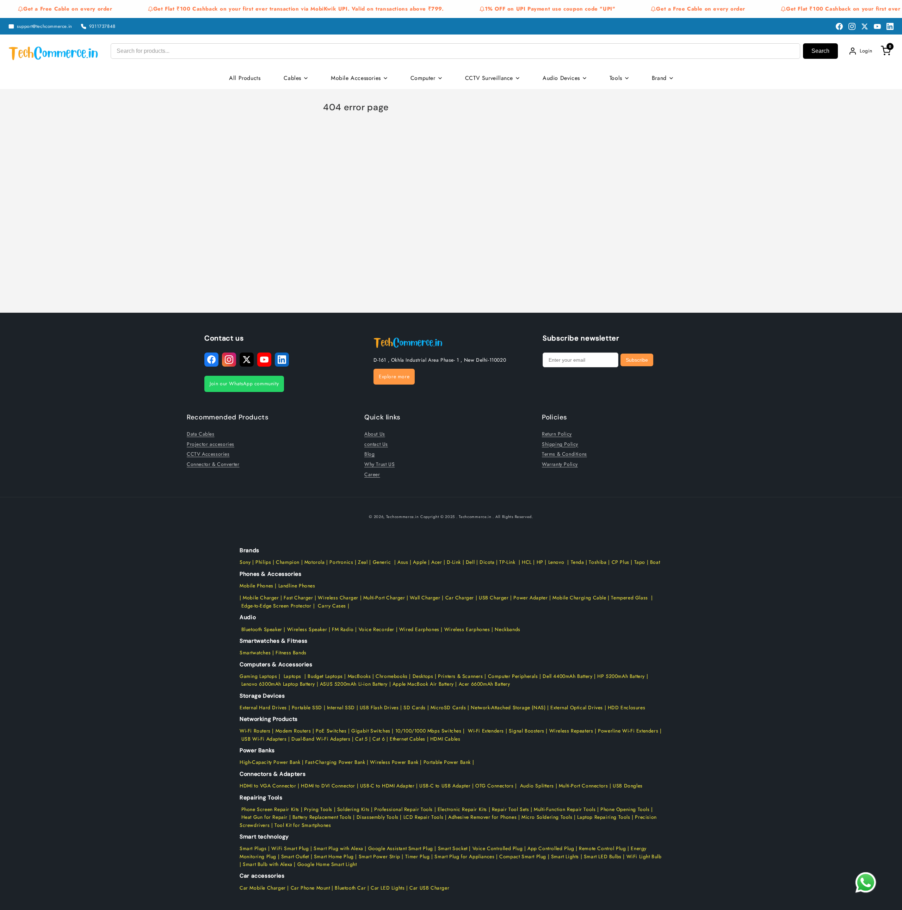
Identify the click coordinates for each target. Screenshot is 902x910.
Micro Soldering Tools (547, 817)
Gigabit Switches (370, 730)
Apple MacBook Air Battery (422, 683)
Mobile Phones (256, 585)
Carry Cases (332, 605)
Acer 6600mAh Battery (484, 683)
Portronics (341, 562)
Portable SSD (307, 707)
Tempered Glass (629, 597)
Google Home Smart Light (326, 864)
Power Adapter (530, 597)
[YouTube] (877, 26)
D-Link (454, 562)
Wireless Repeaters (571, 730)
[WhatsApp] (865, 882)
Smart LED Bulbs (603, 856)
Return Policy (557, 433)
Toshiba (597, 562)
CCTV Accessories (208, 453)
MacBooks (359, 676)
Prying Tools (318, 809)
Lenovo (556, 562)
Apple (419, 562)
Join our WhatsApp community (244, 383)
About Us (374, 433)
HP (540, 562)
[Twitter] (864, 26)
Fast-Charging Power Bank (335, 762)
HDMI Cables (445, 738)
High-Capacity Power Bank (270, 762)
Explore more (394, 376)
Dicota (487, 562)
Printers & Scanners (460, 676)
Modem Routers (294, 730)
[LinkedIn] (890, 26)
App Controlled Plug (551, 848)
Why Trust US (379, 463)
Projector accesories (210, 443)
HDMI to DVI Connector (328, 785)
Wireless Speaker (307, 629)
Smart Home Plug (334, 856)
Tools (616, 78)
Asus (402, 562)
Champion (287, 562)
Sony (246, 562)
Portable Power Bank (447, 762)
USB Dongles (628, 785)
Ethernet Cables (407, 738)
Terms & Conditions (564, 453)
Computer (422, 78)
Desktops (423, 676)
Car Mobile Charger (263, 887)
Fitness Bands (291, 652)
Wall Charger (425, 597)
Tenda (577, 562)
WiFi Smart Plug (290, 848)
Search (820, 51)
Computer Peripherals (514, 676)
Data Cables (201, 433)
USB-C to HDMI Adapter (387, 785)
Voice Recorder (376, 629)
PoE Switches (332, 730)
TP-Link (507, 562)
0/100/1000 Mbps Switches (430, 730)
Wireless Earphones (467, 629)
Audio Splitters (536, 785)
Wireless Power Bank (394, 762)
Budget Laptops (326, 676)
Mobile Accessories (356, 78)
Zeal (362, 562)
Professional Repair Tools (403, 809)
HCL (527, 562)
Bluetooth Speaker (261, 629)
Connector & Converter (213, 463)
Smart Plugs (253, 848)
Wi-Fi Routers (255, 730)
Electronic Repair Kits (462, 809)
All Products (244, 78)
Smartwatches (255, 652)
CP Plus (620, 562)
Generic (382, 562)
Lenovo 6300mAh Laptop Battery (278, 683)
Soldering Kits (353, 809)
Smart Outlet (295, 856)
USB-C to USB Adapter (444, 785)
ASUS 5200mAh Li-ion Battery (354, 683)
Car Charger (459, 597)
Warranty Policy (560, 463)
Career (372, 474)
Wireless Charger (338, 597)
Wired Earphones (418, 629)
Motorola (314, 562)
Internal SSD (341, 707)
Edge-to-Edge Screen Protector (276, 605)
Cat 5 (361, 738)
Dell (470, 562)
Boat (655, 562)
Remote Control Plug (602, 848)
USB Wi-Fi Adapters (264, 738)
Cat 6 (378, 738)
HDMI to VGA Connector (268, 785)
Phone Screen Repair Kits (270, 809)
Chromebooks (392, 676)
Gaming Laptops (258, 676)
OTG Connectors (494, 785)
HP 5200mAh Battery (621, 676)
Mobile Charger (261, 597)
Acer (436, 562)
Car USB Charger (429, 887)
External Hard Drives (263, 707)
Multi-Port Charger (384, 597)
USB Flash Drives (379, 707)
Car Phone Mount (310, 887)
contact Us (376, 443)
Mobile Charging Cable (579, 597)
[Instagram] (851, 26)
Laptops (292, 676)
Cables (292, 78)
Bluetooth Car (350, 887)
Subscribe (637, 360)
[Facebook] (839, 26)
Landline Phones (296, 585)
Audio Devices (561, 78)
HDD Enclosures (626, 707)
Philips (263, 562)
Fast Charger (298, 597)
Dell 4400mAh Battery (567, 676)
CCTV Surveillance (489, 78)
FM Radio (343, 629)
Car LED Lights (386, 887)
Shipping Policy (560, 443)
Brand (659, 78)
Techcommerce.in (402, 516)
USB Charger (494, 597)
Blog (369, 453)
